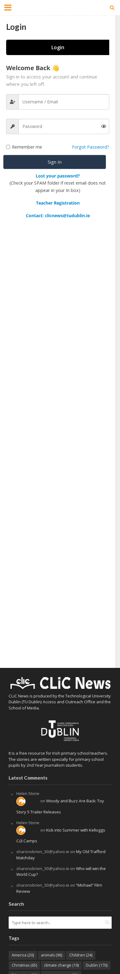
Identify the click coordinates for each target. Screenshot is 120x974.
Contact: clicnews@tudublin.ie (58, 215)
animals (51, 955)
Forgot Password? (90, 147)
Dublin (96, 965)
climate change (61, 965)
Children (80, 955)
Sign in (55, 162)
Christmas (24, 965)
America (23, 955)
